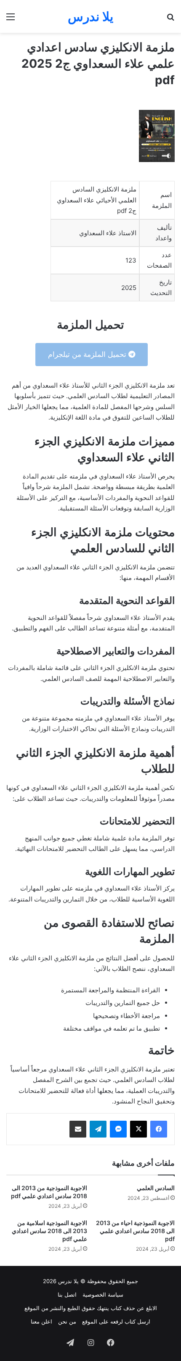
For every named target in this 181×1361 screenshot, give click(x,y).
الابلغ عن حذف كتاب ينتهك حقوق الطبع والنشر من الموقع (90, 1308)
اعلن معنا (41, 1321)
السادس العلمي (156, 1187)
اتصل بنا (67, 1294)
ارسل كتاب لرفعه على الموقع (116, 1321)
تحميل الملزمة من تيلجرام (88, 354)
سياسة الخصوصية (103, 1294)
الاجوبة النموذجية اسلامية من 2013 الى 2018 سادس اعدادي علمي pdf (49, 1230)
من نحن (67, 1321)
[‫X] (138, 1129)
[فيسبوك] (158, 1129)
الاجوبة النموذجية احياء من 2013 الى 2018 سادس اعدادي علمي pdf (135, 1230)
